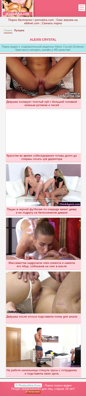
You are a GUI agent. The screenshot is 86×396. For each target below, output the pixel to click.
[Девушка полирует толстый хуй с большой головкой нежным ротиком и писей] (43, 56)
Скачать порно (52, 23)
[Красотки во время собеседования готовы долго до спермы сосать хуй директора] (43, 110)
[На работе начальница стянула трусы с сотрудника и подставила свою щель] (43, 325)
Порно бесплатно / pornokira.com (31, 20)
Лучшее (19, 30)
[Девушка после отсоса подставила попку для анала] (43, 271)
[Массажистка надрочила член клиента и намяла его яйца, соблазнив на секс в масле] (43, 217)
